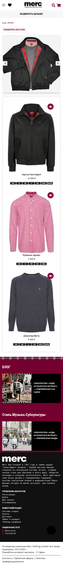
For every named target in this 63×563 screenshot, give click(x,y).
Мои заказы (8, 499)
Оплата (5, 514)
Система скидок (10, 511)
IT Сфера (40, 552)
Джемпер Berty (31, 335)
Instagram (10, 533)
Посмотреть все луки (14, 29)
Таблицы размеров (11, 521)
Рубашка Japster (31, 255)
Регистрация (8, 494)
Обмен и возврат (11, 519)
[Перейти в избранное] (10, 5)
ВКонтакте (10, 530)
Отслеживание (9, 502)
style (4, 23)
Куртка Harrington (31, 174)
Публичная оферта (23, 558)
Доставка (7, 516)
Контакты (7, 558)
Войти (5, 497)
